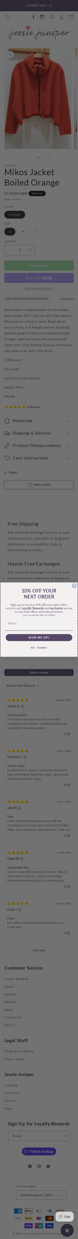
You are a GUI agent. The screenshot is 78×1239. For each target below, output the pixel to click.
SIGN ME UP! (39, 637)
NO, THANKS (39, 647)
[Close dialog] (74, 586)
